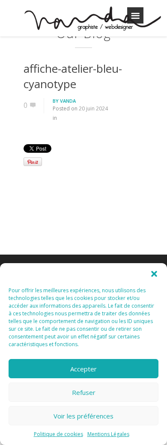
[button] (154, 274)
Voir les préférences (83, 416)
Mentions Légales (108, 434)
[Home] (92, 19)
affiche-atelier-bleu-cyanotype (73, 76)
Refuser (83, 392)
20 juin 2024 (93, 108)
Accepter (83, 369)
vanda (68, 101)
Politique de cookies (58, 434)
